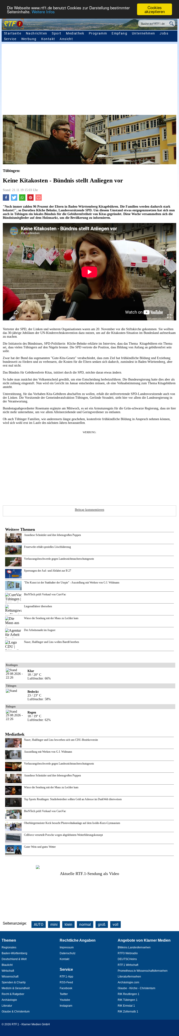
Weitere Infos (43, 11)
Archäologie (9, 1000)
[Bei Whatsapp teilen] (22, 199)
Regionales (9, 947)
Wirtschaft (8, 970)
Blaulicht (7, 965)
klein (68, 924)
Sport (56, 33)
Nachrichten (36, 33)
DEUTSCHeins (127, 959)
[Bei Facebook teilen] (6, 199)
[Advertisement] (89, 80)
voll (115, 924)
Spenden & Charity (14, 982)
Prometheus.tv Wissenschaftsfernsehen (143, 970)
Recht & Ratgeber (13, 994)
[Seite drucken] (38, 199)
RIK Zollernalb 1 (128, 1011)
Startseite (12, 33)
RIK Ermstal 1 (126, 1005)
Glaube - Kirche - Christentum (136, 988)
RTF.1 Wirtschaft (128, 965)
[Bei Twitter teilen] (14, 199)
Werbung (29, 39)
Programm (98, 33)
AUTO (38, 924)
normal (85, 924)
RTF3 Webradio (128, 953)
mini (54, 924)
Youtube (65, 1000)
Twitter (64, 994)
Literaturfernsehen (129, 976)
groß (102, 924)
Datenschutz (68, 953)
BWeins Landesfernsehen (134, 947)
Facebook (66, 988)
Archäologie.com (128, 982)
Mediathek (75, 33)
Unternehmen (143, 33)
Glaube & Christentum (16, 1011)
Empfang (119, 33)
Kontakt (48, 39)
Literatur (7, 1005)
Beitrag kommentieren (89, 509)
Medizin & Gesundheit (16, 988)
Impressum (67, 947)
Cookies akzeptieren (155, 9)
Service (10, 39)
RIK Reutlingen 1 (128, 994)
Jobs (164, 33)
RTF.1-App (66, 976)
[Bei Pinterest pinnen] (30, 199)
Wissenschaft (10, 976)
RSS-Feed (66, 982)
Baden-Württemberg (14, 953)
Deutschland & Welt (14, 959)
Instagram (66, 1005)
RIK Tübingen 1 (128, 1000)
